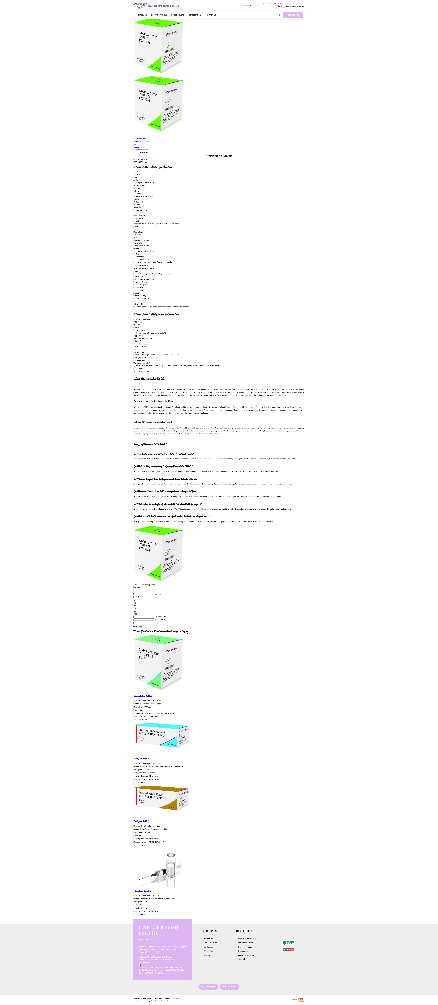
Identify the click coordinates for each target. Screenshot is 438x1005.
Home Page (142, 15)
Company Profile (159, 15)
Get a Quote (293, 15)
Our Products (177, 15)
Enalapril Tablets (141, 758)
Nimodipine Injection (142, 890)
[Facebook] (285, 951)
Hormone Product (245, 947)
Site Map (207, 955)
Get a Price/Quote (140, 159)
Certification (195, 15)
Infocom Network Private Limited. (166, 1001)
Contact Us (210, 15)
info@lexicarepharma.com (292, 6)
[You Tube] (288, 951)
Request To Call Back (141, 141)
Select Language (248, 5)
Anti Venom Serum (245, 943)
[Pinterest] (292, 951)
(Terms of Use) (175, 998)
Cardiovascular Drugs (141, 150)
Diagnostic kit (243, 951)
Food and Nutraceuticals (247, 938)
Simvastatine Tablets (142, 696)
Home (135, 144)
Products (136, 147)
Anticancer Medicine (246, 955)
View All (241, 959)
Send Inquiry (141, 139)
